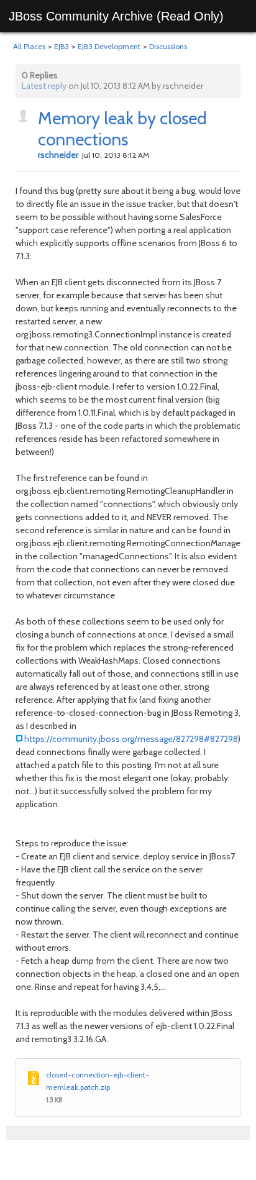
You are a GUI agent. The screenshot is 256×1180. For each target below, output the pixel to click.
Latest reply (44, 85)
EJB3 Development (109, 46)
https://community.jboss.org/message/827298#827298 (131, 738)
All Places (29, 46)
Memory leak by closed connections (122, 128)
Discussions (168, 46)
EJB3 (61, 46)
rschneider (58, 155)
